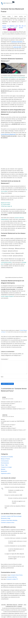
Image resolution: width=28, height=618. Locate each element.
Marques (3, 469)
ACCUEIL (3, 604)
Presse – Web (4, 465)
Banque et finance (5, 458)
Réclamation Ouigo (5, 518)
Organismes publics (6, 473)
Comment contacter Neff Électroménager (11, 516)
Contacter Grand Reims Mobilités (9, 520)
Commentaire (4, 359)
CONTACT (20, 604)
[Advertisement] (14, 154)
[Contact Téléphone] (8, 3)
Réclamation (4, 471)
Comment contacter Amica (7, 522)
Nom (2, 376)
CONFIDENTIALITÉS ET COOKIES (14, 606)
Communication (5, 461)
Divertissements (5, 463)
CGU (25, 604)
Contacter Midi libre (12, 577)
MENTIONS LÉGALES (12, 604)
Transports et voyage (6, 467)
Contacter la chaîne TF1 (12, 579)
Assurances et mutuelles (7, 456)
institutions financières (16, 41)
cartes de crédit (17, 47)
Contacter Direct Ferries (17, 575)
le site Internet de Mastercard (8, 134)
